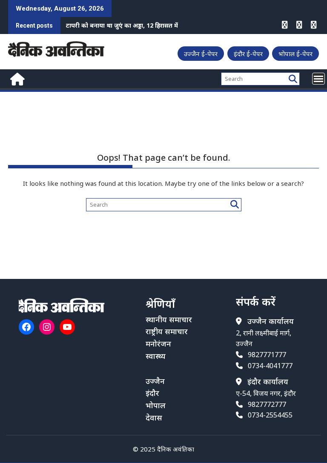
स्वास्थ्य (156, 356)
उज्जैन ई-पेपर (201, 53)
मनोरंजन (158, 343)
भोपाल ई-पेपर (295, 53)
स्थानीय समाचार (169, 319)
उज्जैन (155, 381)
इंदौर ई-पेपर (248, 53)
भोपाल (156, 405)
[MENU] (318, 79)
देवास (154, 417)
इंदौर (152, 393)
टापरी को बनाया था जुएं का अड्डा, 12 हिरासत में (122, 25)
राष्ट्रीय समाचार (167, 331)
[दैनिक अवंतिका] (16, 78)
